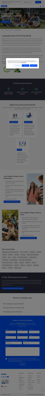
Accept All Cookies (33, 65)
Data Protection (24, 62)
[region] (22, 63)
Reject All (25, 65)
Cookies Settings (17, 65)
